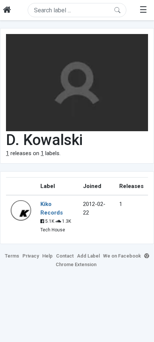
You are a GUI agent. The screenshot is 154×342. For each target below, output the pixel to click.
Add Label (88, 256)
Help (47, 256)
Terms (12, 256)
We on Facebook (122, 256)
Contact (65, 256)
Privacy (30, 256)
